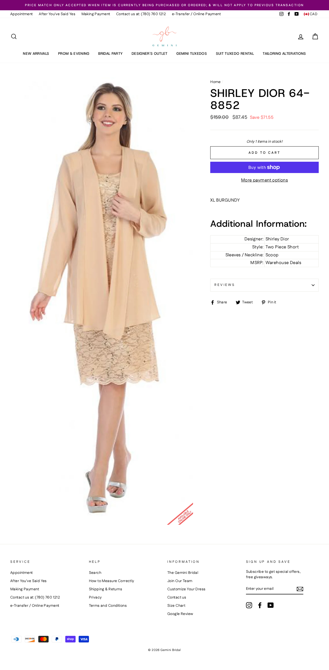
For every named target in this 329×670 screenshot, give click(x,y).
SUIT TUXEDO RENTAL (235, 53)
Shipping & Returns (105, 589)
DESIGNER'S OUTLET (150, 53)
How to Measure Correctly (111, 581)
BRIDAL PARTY (110, 53)
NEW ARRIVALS (36, 53)
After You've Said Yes (57, 14)
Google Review (180, 614)
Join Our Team (180, 581)
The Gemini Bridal (182, 572)
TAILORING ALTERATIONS (284, 53)
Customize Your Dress (186, 589)
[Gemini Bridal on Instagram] (249, 605)
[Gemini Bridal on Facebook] (260, 605)
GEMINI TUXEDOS (191, 53)
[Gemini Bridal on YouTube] (271, 605)
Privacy (95, 597)
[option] (164, 5)
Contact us (176, 597)
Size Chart (176, 605)
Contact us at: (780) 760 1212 (141, 14)
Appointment (21, 14)
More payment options (264, 180)
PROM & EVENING (73, 53)
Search (95, 572)
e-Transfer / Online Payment (196, 14)
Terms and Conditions (108, 605)
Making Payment (95, 14)
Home (215, 82)
